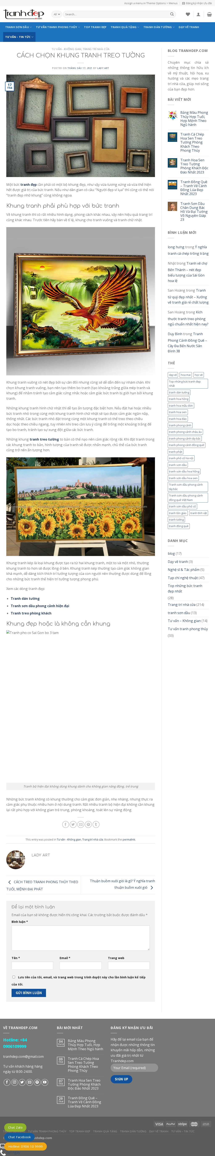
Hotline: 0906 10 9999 (25, 1146)
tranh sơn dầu (178, 465)
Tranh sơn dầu (17, 27)
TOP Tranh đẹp (95, 27)
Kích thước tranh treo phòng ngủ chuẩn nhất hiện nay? (188, 318)
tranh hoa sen (178, 412)
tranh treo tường (44, 439)
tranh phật (175, 452)
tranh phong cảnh (180, 425)
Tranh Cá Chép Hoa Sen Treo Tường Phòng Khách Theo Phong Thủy (192, 142)
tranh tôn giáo (177, 513)
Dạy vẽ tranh (189, 27)
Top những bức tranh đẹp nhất (185, 384)
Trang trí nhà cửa (96, 49)
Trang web (116, 958)
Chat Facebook (19, 1137)
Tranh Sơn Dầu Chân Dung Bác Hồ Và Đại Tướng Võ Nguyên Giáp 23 (194, 212)
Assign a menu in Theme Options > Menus (151, 3)
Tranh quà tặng (124, 27)
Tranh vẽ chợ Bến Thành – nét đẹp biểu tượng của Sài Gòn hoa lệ (187, 272)
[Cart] (209, 14)
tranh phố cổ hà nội (181, 458)
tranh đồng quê (179, 526)
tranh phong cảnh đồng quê (186, 445)
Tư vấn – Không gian (184, 620)
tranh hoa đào (178, 419)
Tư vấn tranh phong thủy (56, 27)
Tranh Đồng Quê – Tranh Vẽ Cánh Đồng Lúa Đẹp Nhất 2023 (193, 188)
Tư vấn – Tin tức (18, 37)
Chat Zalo (15, 1127)
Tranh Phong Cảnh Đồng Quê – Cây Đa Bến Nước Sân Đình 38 (187, 343)
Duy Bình (175, 334)
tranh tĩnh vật (198, 513)
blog (171, 553)
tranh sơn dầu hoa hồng (184, 471)
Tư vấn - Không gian (66, 49)
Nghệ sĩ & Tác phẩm (183, 569)
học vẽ (199, 375)
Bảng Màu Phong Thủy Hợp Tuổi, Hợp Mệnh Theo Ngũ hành (194, 119)
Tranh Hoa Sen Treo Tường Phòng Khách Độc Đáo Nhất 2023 (194, 166)
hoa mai (186, 375)
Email (65, 958)
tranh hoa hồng (178, 399)
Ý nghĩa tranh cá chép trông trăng (188, 250)
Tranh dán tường (157, 27)
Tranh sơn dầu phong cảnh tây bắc (186, 487)
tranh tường (176, 519)
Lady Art (103, 68)
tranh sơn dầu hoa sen (183, 478)
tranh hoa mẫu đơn (181, 405)
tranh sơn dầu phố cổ (182, 506)
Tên (16, 958)
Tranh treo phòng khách (31, 613)
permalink (129, 839)
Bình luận (20, 922)
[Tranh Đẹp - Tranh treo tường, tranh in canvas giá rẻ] (24, 14)
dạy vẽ (173, 375)
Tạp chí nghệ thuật (183, 577)
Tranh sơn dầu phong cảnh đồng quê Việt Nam (186, 498)
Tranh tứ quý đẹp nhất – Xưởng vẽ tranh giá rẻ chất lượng (188, 296)
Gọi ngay (13, 1152)
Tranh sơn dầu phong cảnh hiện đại (40, 606)
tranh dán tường (179, 392)
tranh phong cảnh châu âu (185, 432)
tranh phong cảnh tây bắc (185, 438)
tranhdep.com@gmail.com (23, 1056)
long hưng (176, 247)
